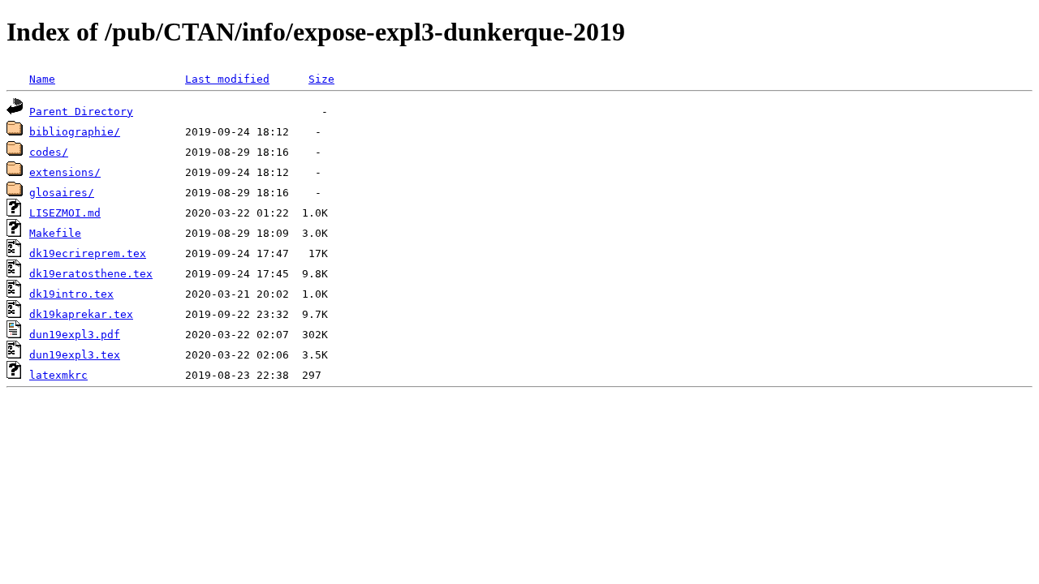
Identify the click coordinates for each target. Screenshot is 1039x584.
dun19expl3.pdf (74, 334)
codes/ (48, 152)
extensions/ (65, 172)
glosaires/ (61, 193)
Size (321, 79)
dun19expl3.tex (74, 355)
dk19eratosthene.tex (91, 274)
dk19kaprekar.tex (81, 314)
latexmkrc (58, 375)
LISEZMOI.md (65, 213)
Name (42, 79)
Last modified (227, 79)
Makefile (55, 233)
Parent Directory (81, 111)
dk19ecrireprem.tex (87, 253)
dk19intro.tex (71, 294)
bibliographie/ (74, 132)
